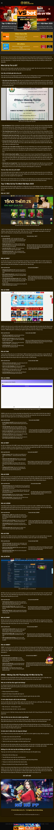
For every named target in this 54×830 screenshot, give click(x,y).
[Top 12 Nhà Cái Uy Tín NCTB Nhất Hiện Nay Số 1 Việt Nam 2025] (27, 3)
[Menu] (2, 3)
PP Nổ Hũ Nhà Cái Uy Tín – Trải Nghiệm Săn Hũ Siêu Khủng (27, 810)
